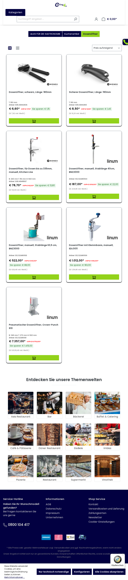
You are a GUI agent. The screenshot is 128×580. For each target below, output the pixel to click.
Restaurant (50, 480)
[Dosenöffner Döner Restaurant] (49, 435)
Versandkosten (62, 547)
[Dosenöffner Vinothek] (107, 466)
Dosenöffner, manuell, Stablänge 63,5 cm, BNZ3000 (33, 247)
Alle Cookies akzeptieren (109, 571)
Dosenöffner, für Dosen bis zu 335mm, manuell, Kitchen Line (30, 170)
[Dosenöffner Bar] (49, 403)
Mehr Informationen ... (14, 577)
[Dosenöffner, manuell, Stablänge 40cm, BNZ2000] (94, 149)
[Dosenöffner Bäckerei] (78, 403)
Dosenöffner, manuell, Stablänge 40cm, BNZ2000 (92, 170)
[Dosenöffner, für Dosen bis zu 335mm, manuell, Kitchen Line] (34, 149)
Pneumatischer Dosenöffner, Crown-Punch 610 (33, 326)
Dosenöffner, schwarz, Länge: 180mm (30, 92)
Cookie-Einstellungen (102, 522)
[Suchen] (75, 19)
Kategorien (15, 12)
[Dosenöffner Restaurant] (49, 466)
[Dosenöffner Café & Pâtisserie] (20, 435)
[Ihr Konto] (96, 19)
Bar (49, 416)
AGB (48, 504)
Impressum (53, 513)
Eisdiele (78, 448)
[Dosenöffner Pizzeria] (20, 466)
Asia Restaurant (20, 416)
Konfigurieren (82, 571)
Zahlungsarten (97, 513)
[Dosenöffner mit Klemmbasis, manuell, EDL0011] (94, 225)
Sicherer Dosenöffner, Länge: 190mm (90, 92)
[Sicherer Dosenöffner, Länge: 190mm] (94, 72)
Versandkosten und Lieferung (106, 508)
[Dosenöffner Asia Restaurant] (20, 403)
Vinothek (107, 480)
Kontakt (93, 504)
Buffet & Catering (107, 416)
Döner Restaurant (50, 448)
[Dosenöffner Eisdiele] (78, 435)
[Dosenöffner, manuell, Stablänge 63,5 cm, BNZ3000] (34, 225)
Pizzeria (20, 480)
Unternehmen (54, 517)
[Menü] (123, 556)
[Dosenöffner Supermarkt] (78, 466)
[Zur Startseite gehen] (61, 5)
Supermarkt (78, 480)
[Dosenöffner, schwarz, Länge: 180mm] (34, 72)
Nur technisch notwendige (54, 571)
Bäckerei (78, 416)
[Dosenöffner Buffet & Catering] (107, 403)
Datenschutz (54, 508)
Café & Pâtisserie (20, 448)
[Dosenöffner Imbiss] (107, 435)
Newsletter (95, 517)
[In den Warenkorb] (34, 120)
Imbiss (107, 448)
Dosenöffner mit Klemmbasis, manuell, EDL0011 (91, 247)
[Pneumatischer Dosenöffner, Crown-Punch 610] (34, 305)
